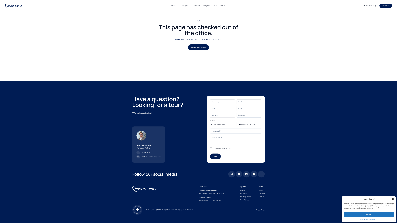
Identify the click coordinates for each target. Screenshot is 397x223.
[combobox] (247, 115)
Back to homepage (198, 47)
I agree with (222, 148)
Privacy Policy (364, 219)
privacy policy (226, 148)
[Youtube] (254, 174)
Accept (368, 215)
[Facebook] (239, 174)
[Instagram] (231, 174)
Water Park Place (219, 124)
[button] (393, 199)
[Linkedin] (246, 174)
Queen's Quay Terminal (247, 124)
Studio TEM (191, 210)
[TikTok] (261, 174)
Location (212, 120)
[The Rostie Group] (13, 6)
